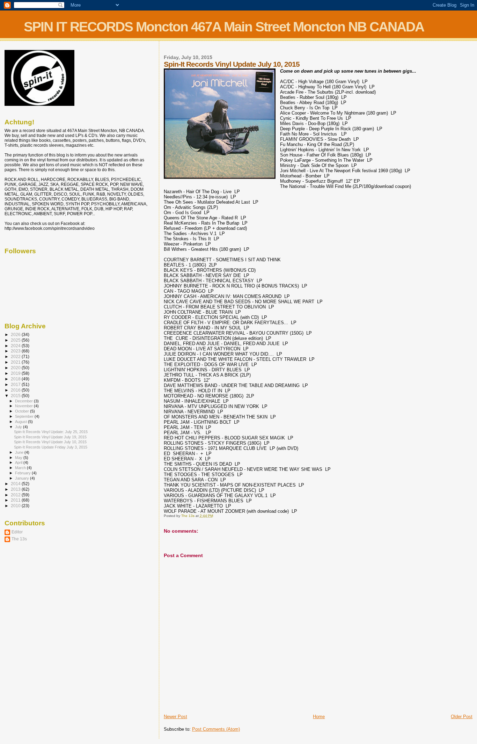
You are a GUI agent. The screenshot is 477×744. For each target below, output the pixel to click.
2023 (16, 351)
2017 (16, 384)
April (19, 462)
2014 (16, 483)
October (22, 411)
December (24, 401)
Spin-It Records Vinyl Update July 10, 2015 (50, 442)
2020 (16, 367)
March (21, 468)
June (19, 452)
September (25, 416)
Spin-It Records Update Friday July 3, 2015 (50, 447)
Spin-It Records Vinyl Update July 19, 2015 (50, 437)
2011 (16, 500)
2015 (16, 395)
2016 (16, 390)
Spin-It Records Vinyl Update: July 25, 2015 (51, 432)
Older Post (461, 716)
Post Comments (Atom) (216, 729)
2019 (16, 373)
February (23, 473)
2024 (16, 345)
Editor (17, 532)
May (19, 457)
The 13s (19, 539)
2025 (16, 340)
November (24, 406)
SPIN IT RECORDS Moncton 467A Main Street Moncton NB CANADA (224, 26)
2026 (16, 334)
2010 (16, 505)
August (21, 422)
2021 (16, 362)
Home (319, 716)
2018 (16, 379)
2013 (16, 489)
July (19, 427)
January (22, 478)
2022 (16, 356)
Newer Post (175, 716)
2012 (16, 495)
